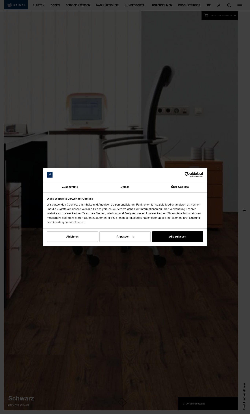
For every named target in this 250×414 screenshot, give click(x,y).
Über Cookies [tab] (180, 186)
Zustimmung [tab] (70, 186)
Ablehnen (72, 236)
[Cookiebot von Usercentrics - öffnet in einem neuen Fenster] (187, 175)
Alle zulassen (177, 236)
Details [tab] (125, 186)
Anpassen (123, 236)
